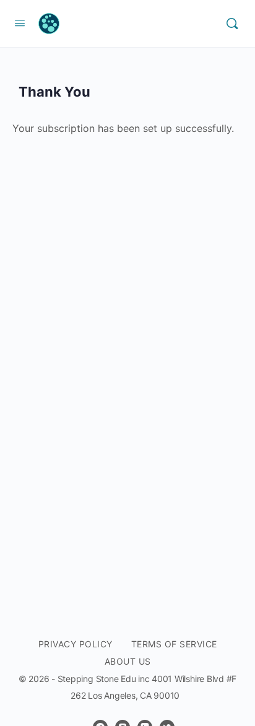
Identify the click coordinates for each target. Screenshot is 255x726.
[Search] (232, 23)
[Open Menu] (19, 22)
